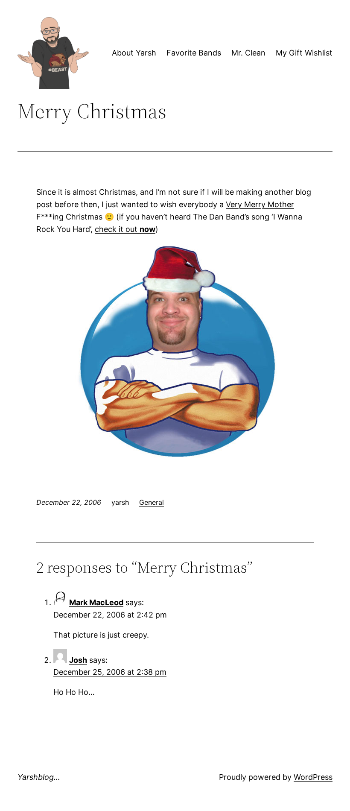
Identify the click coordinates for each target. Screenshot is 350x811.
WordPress (313, 777)
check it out (125, 229)
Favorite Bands (193, 52)
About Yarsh (134, 52)
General (151, 502)
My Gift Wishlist (304, 52)
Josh (78, 660)
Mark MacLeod (96, 602)
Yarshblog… (39, 777)
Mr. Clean (248, 52)
